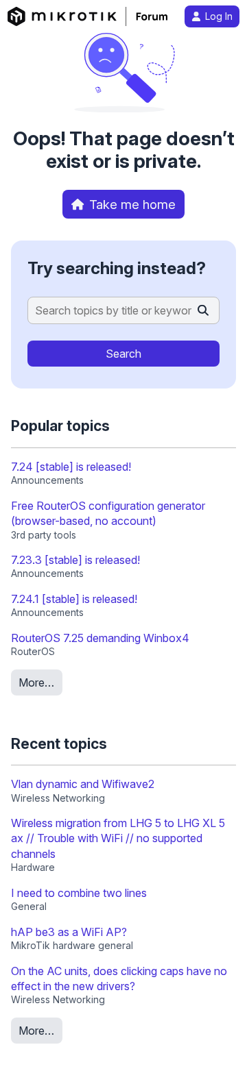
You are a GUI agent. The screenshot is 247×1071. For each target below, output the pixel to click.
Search (123, 353)
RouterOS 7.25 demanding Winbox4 (100, 638)
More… (36, 682)
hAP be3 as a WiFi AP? (69, 932)
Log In (219, 16)
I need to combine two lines (79, 893)
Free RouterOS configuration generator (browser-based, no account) (108, 513)
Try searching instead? (116, 268)
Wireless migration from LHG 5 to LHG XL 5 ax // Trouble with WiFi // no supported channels (118, 838)
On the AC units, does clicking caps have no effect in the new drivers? (119, 978)
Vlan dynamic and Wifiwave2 (82, 784)
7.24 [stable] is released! (71, 466)
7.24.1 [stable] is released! (74, 599)
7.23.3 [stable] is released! (75, 560)
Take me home (132, 204)
